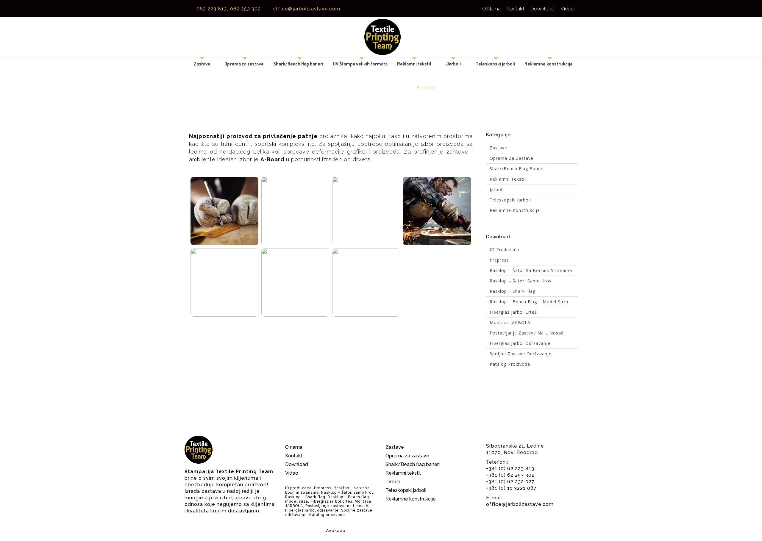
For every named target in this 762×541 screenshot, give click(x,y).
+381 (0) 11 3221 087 (511, 488)
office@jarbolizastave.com (306, 9)
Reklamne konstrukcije (548, 64)
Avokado (336, 530)
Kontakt (515, 9)
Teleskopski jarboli (495, 64)
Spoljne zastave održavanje (521, 354)
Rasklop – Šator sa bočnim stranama (531, 270)
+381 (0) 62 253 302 (510, 475)
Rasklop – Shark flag (512, 291)
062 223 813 (211, 9)
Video (567, 9)
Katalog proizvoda (510, 364)
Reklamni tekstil (414, 64)
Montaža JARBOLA (510, 322)
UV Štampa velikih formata (360, 64)
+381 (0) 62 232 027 (510, 481)
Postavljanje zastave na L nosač (526, 333)
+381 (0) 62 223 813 (510, 468)
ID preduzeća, (299, 488)
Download (542, 9)
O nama (491, 9)
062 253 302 (246, 9)
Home (335, 87)
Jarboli (453, 64)
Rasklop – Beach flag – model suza (529, 301)
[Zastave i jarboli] (381, 37)
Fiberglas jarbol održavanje (520, 343)
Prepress (499, 260)
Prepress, (323, 488)
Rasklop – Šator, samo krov (521, 281)
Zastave (202, 64)
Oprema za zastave (244, 64)
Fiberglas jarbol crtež (513, 312)
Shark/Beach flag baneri (298, 64)
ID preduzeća (504, 249)
